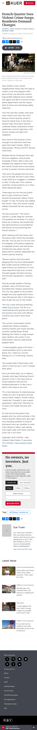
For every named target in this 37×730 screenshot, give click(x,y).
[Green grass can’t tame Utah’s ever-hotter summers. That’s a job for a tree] (8, 571)
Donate (30, 3)
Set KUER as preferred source (13, 38)
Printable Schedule (10, 704)
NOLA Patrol (13, 307)
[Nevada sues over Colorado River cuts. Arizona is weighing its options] (8, 588)
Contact (6, 677)
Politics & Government (25, 585)
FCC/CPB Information (11, 695)
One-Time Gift (25, 483)
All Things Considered (19, 512)
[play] (3, 727)
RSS (5, 708)
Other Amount (18, 494)
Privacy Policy (8, 691)
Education (20, 603)
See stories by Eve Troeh (22, 549)
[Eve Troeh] (6, 530)
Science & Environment (25, 567)
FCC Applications (9, 699)
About (6, 673)
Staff (6, 682)
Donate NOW (13, 503)
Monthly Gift (11, 483)
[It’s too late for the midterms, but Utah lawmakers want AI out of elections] (8, 624)
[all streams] (34, 727)
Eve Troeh (9, 31)
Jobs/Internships (9, 686)
